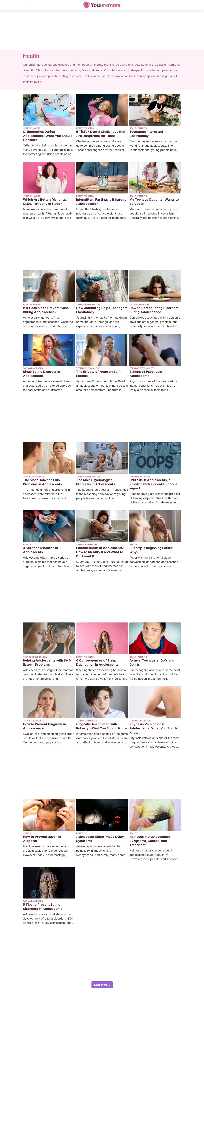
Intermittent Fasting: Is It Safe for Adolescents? (102, 202)
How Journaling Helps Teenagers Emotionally (101, 310)
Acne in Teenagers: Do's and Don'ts (151, 662)
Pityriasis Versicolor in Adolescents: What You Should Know (153, 728)
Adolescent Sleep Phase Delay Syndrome (100, 839)
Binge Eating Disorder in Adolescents (41, 374)
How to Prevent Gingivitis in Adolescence (44, 726)
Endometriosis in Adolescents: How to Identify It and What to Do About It (100, 552)
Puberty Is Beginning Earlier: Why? (151, 550)
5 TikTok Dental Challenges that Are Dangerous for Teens (100, 134)
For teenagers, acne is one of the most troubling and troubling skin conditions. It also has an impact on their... (155, 674)
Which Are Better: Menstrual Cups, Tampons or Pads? (45, 202)
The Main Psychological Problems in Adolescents (95, 482)
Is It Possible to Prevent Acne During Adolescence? (46, 310)
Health (27, 544)
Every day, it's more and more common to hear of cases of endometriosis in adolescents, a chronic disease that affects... (102, 566)
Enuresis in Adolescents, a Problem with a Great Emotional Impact (153, 484)
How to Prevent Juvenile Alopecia (42, 839)
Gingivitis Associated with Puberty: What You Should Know (101, 726)
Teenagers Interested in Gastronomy (147, 134)
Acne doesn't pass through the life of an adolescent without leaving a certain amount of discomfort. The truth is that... (102, 386)
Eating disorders (139, 304)
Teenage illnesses (33, 476)
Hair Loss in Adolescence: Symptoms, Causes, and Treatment (149, 841)
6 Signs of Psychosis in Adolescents (147, 374)
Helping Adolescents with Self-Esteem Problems (47, 662)
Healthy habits (31, 128)
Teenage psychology (88, 304)
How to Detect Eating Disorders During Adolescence (153, 310)
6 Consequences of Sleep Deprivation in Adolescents (97, 662)
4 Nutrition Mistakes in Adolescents (40, 550)
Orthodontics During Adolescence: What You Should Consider (48, 136)
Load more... (102, 984)
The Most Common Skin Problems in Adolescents (42, 482)
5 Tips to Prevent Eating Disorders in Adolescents (42, 907)
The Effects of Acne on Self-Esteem (98, 374)
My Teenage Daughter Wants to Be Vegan (154, 202)
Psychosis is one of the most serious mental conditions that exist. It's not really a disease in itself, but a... (153, 386)
